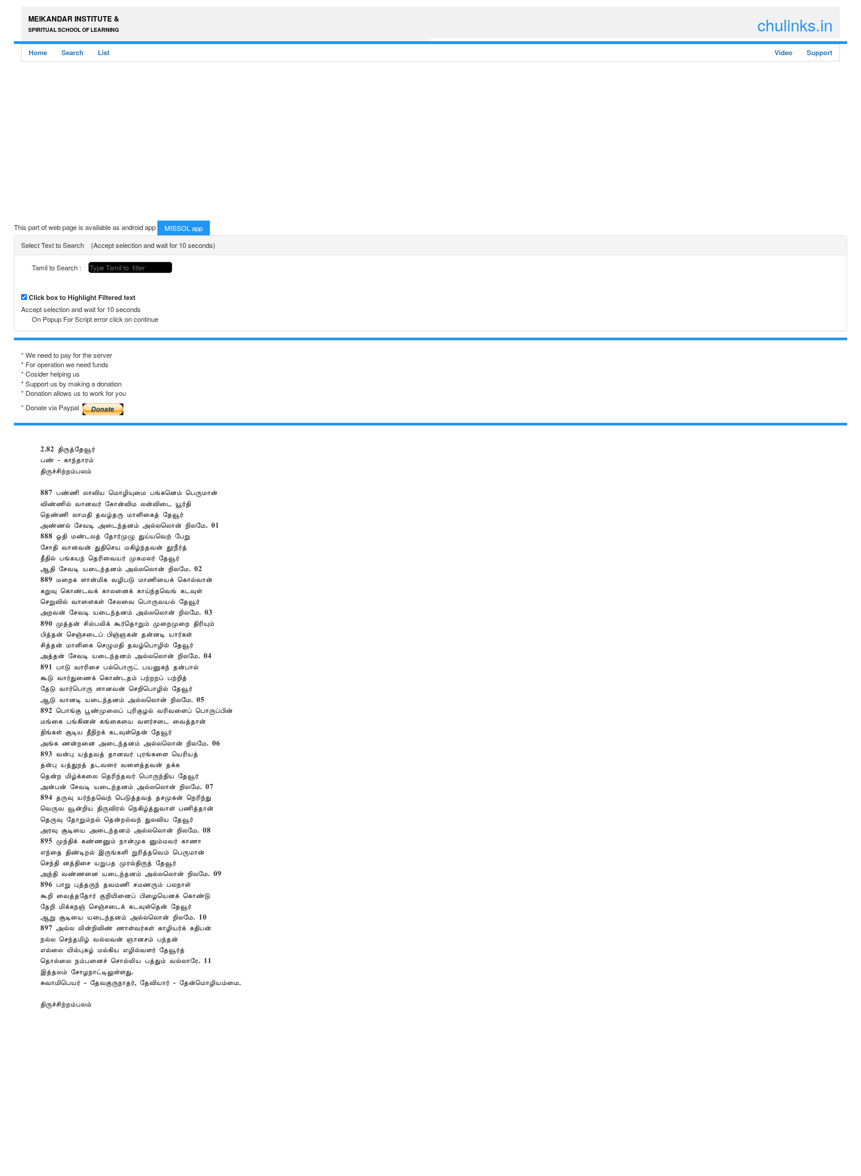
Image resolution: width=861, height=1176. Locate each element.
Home (38, 52)
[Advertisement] (283, 143)
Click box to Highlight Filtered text (82, 297)
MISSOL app (184, 228)
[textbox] (130, 267)
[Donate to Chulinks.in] (103, 405)
